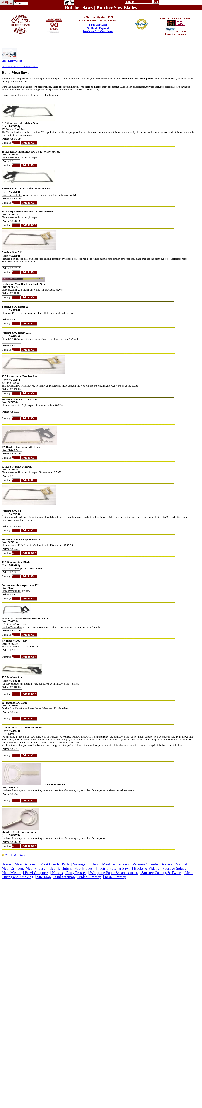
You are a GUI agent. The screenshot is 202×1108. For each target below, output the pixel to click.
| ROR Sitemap (114, 877)
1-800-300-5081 (98, 24)
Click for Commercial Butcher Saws (20, 66)
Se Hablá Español (98, 28)
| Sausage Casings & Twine (160, 873)
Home (6, 864)
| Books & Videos (145, 868)
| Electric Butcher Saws (112, 868)
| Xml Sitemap (64, 877)
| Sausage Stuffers (84, 864)
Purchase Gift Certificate (98, 31)
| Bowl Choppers (35, 873)
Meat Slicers (35, 868)
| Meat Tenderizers (114, 864)
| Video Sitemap (89, 877)
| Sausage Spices (173, 868)
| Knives (56, 873)
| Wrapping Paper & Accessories (113, 873)
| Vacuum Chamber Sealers (151, 864)
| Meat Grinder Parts (54, 864)
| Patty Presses (75, 873)
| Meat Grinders (25, 864)
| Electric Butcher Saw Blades (69, 868)
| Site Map (43, 877)
